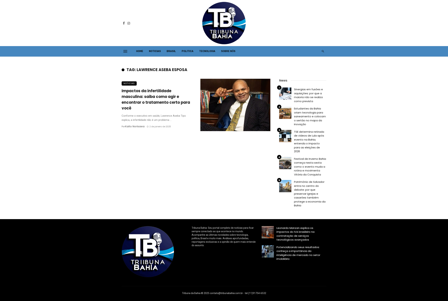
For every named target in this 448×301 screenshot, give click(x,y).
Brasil (171, 51)
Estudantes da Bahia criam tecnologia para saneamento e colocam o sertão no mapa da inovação (310, 116)
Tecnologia (207, 51)
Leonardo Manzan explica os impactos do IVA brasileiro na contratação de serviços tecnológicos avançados (295, 234)
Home (139, 51)
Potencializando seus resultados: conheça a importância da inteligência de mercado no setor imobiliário (298, 253)
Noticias (155, 51)
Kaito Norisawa (135, 126)
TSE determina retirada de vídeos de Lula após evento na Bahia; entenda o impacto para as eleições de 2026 (309, 141)
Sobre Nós (228, 51)
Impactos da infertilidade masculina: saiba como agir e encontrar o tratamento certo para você (156, 99)
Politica (187, 51)
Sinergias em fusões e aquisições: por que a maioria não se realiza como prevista (308, 95)
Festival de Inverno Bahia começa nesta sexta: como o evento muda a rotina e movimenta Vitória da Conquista (310, 166)
